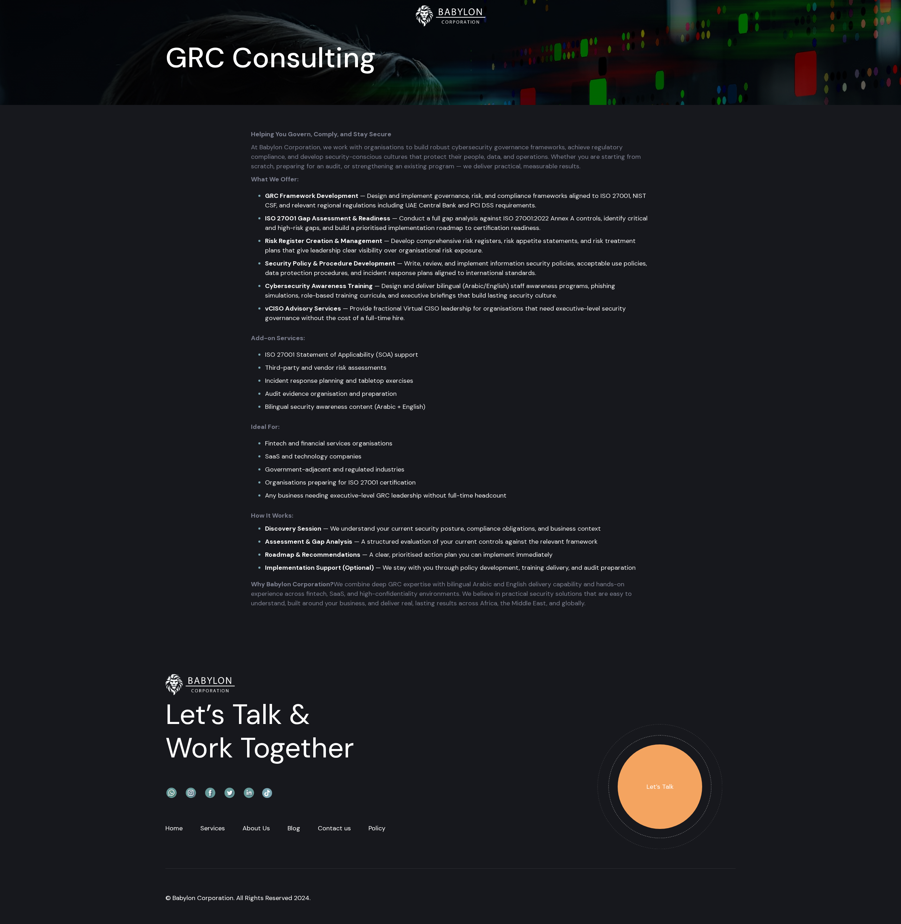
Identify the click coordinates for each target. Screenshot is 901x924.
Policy (376, 828)
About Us (256, 828)
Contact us (334, 828)
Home (174, 828)
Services (212, 828)
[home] (450, 17)
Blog (294, 828)
